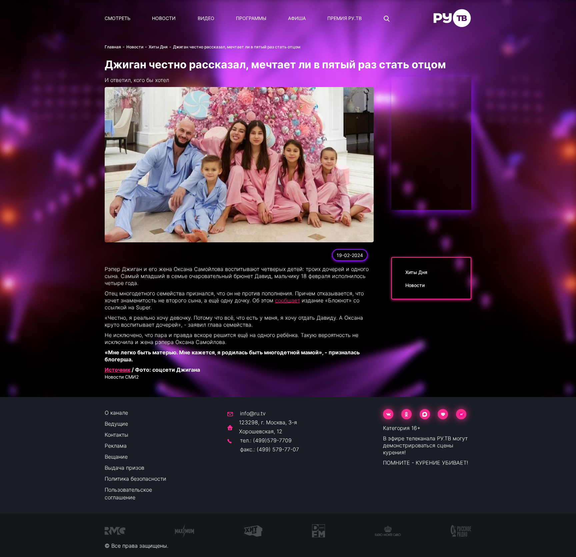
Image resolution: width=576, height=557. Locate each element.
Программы (251, 18)
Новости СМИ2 (122, 377)
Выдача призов (124, 467)
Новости (164, 18)
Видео (206, 18)
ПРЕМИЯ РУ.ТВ (344, 18)
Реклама (116, 445)
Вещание (116, 456)
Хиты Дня (158, 46)
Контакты (116, 434)
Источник (117, 369)
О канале (116, 412)
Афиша (297, 18)
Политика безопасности (135, 478)
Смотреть (117, 18)
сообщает (287, 300)
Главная (113, 46)
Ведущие (116, 423)
